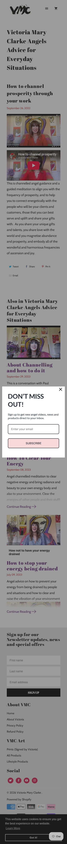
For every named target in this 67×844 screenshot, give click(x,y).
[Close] (60, 390)
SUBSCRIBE (33, 443)
